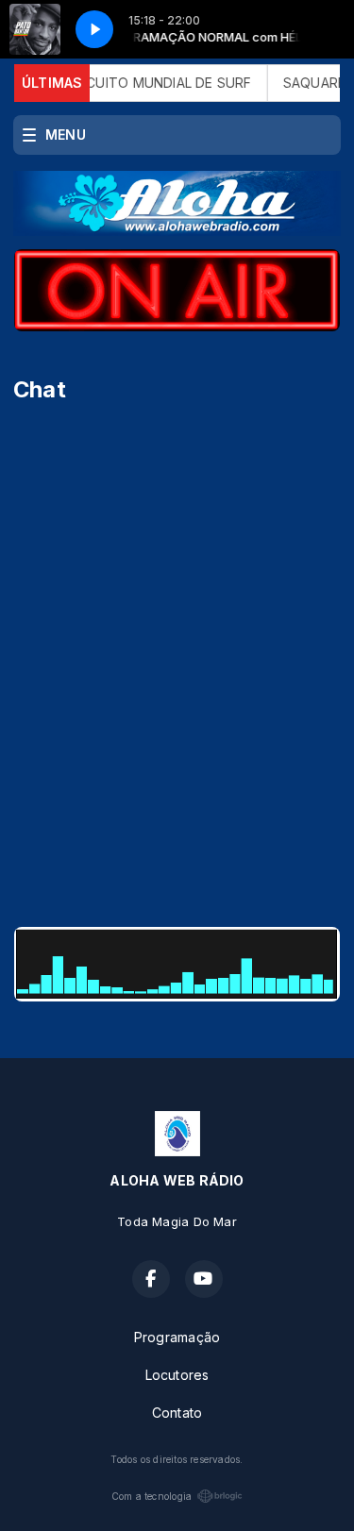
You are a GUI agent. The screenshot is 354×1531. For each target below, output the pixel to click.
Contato (177, 1413)
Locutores (177, 1375)
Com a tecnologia (151, 1496)
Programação (177, 1337)
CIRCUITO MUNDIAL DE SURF (150, 83)
